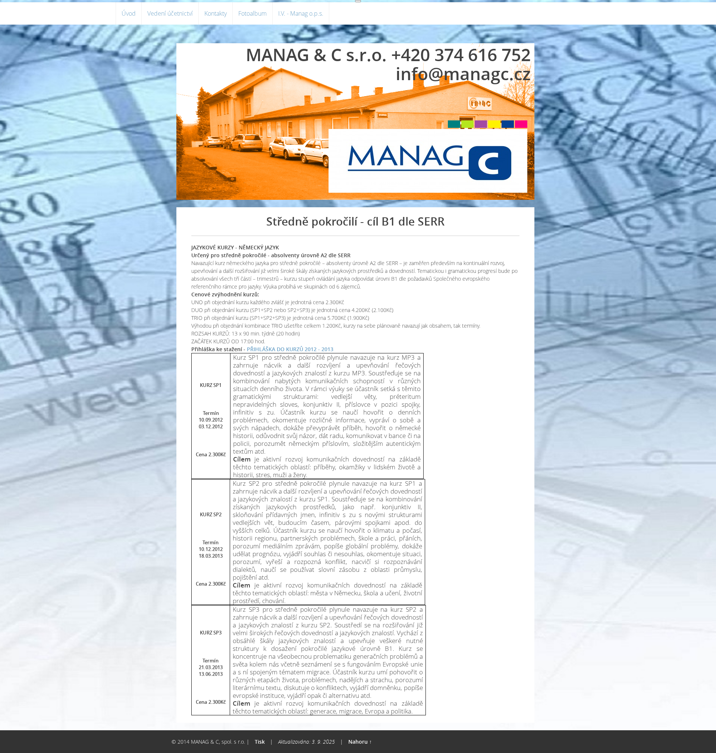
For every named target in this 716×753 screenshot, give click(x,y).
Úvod (129, 13)
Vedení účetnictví (170, 13)
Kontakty (215, 13)
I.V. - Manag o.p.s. (300, 13)
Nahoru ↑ (360, 741)
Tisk (260, 741)
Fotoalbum (252, 13)
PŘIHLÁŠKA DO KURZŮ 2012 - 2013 (290, 349)
